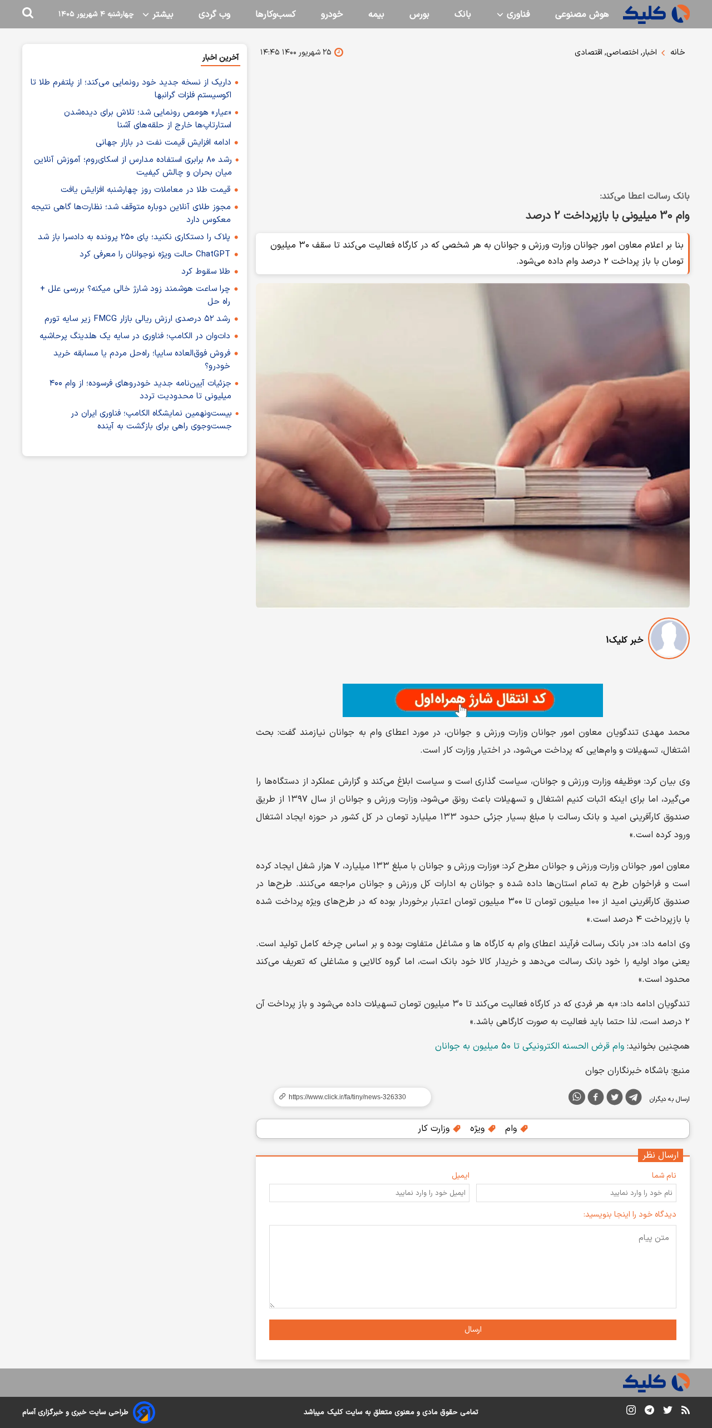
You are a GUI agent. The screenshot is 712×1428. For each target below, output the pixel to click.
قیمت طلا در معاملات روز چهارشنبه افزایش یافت (145, 190)
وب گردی (214, 14)
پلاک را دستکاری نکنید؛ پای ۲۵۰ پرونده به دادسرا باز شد (134, 237)
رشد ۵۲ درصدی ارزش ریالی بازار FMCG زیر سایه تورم (137, 319)
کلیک (335, 1412)
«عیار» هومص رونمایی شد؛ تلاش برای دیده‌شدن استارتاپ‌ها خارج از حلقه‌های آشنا (147, 119)
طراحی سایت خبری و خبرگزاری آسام (75, 1412)
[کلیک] (656, 14)
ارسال (473, 1330)
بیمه (376, 14)
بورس (419, 14)
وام (512, 1128)
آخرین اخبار (220, 57)
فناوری (517, 14)
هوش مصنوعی (582, 14)
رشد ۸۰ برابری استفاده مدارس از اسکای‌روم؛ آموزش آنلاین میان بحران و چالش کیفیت (133, 166)
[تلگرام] (633, 1099)
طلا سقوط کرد (205, 271)
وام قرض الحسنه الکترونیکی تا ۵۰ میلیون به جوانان (529, 1046)
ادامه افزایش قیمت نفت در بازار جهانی (163, 142)
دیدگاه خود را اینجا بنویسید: (630, 1215)
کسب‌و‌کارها (275, 14)
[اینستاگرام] (631, 1412)
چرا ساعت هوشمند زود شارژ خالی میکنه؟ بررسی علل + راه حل (135, 295)
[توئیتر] (614, 1099)
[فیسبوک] (595, 1099)
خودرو (332, 14)
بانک (462, 14)
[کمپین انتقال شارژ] (473, 700)
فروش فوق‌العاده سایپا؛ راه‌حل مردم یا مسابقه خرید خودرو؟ (141, 360)
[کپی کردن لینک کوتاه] (347, 1097)
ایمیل (460, 1176)
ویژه (478, 1128)
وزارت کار (435, 1128)
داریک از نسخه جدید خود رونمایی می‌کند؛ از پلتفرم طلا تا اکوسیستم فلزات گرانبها (131, 89)
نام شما (664, 1176)
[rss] (685, 1412)
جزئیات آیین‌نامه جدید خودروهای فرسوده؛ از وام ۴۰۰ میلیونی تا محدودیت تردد (140, 390)
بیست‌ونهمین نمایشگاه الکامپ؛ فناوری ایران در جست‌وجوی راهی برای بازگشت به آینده (151, 420)
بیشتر (162, 14)
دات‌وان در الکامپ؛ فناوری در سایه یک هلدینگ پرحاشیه (134, 336)
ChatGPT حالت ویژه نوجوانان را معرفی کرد (155, 254)
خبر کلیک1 (625, 640)
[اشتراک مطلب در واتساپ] (576, 1097)
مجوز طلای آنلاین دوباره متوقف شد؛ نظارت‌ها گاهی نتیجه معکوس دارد (131, 213)
